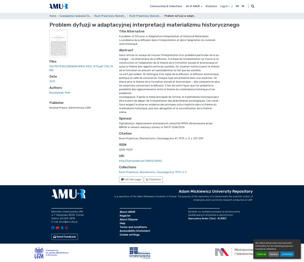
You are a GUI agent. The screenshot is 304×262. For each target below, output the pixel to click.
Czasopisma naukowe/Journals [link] (75, 15)
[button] (58, 6)
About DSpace (129, 219)
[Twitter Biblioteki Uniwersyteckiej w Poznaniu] (62, 228)
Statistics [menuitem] (211, 6)
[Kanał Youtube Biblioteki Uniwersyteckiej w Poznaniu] (57, 228)
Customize (287, 254)
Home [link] (52, 15)
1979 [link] (52, 81)
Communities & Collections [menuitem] (166, 6)
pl (243, 6)
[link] (82, 68)
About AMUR (127, 211)
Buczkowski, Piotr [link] (59, 92)
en (237, 6)
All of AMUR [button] (193, 6)
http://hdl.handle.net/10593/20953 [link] (140, 160)
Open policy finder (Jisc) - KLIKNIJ (207, 218)
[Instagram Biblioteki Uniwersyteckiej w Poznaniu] (66, 228)
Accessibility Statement (135, 230)
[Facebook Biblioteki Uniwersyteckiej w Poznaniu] (52, 228)
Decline (273, 254)
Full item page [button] (132, 179)
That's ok (261, 254)
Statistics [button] (155, 179)
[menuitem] (193, 6)
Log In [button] (224, 6)
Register (125, 215)
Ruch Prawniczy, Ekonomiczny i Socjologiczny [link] (110, 15)
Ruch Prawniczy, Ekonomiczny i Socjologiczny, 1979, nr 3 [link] (145, 15)
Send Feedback (66, 236)
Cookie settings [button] (130, 234)
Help (122, 223)
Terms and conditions (133, 227)
